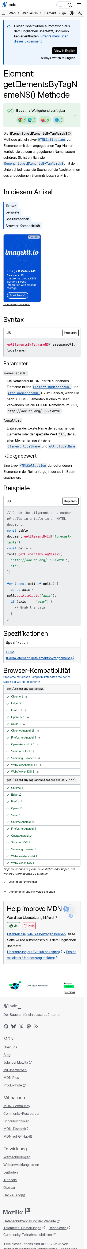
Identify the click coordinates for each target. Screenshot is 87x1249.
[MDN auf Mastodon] (28, 1026)
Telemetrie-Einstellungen (22, 1228)
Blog (7, 1055)
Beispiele (12, 212)
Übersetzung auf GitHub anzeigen (33, 952)
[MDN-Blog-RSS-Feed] (36, 1026)
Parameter (15, 363)
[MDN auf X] (21, 1026)
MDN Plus (11, 1077)
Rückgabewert (20, 456)
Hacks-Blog (12, 1195)
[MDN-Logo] (12, 1006)
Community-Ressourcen (21, 1113)
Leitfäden (10, 1172)
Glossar (9, 1187)
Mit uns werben (15, 1070)
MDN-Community (16, 1106)
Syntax (10, 205)
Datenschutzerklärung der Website (29, 1221)
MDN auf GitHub (16, 1136)
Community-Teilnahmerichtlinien (27, 1235)
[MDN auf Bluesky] (13, 1026)
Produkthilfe (12, 1085)
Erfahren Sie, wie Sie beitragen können (36, 934)
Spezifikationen (17, 219)
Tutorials (10, 1180)
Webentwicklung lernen (21, 1165)
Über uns (10, 1047)
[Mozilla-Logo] (16, 1211)
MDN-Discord (14, 1129)
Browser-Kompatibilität (22, 226)
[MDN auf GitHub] (5, 1026)
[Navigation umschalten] (79, 5)
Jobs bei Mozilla (15, 1062)
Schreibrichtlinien (16, 1121)
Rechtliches (58, 1228)
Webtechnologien (16, 1157)
